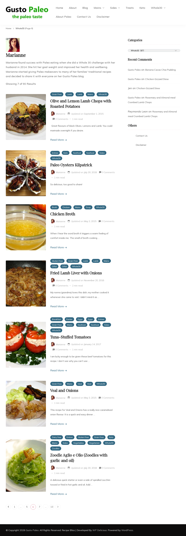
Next (57, 506)
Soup (88, 207)
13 (52, 507)
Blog (85, 7)
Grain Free (57, 94)
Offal (54, 266)
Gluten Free (57, 261)
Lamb (69, 94)
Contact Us (84, 16)
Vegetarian (94, 443)
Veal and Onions (64, 390)
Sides (113, 7)
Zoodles (55, 448)
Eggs (80, 319)
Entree (55, 153)
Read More (57, 139)
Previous (8, 506)
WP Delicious (99, 530)
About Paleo (63, 16)
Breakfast (56, 319)
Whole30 (156, 7)
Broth (54, 207)
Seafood (77, 153)
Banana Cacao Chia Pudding (160, 69)
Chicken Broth (62, 213)
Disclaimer (103, 16)
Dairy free (56, 437)
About (73, 7)
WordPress (127, 530)
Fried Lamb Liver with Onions (76, 272)
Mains (97, 7)
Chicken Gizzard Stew (157, 79)
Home (59, 7)
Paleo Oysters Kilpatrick (71, 164)
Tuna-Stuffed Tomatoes (70, 336)
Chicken (66, 207)
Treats (130, 7)
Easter (69, 319)
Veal (80, 384)
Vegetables (78, 443)
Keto (142, 7)
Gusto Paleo (134, 69)
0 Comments (61, 119)
